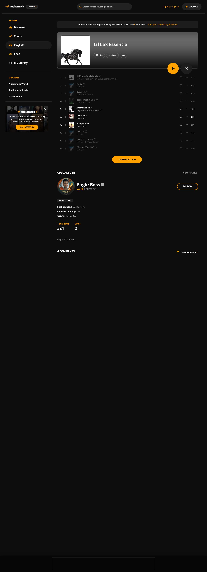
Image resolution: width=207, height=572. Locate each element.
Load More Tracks (127, 159)
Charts (18, 36)
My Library (20, 63)
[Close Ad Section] (45, 109)
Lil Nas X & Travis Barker (87, 142)
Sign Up (167, 7)
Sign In (175, 7)
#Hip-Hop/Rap (65, 200)
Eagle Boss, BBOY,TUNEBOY (89, 110)
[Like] (181, 109)
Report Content (66, 239)
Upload (193, 6)
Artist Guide (15, 96)
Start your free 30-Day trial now (162, 24)
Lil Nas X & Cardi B (84, 94)
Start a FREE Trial (27, 127)
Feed (17, 54)
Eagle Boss (88, 184)
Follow (187, 186)
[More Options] (187, 109)
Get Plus (31, 6)
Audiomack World (18, 83)
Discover (19, 27)
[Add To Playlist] (65, 109)
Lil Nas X (80, 86)
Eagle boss (81, 118)
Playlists (19, 45)
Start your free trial (148, 77)
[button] (126, 109)
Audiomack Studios (19, 90)
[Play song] (173, 68)
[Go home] (14, 7)
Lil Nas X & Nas (83, 102)
